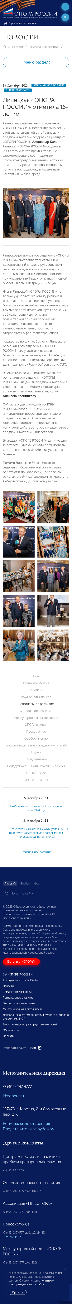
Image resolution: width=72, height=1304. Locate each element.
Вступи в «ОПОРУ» (21, 961)
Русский (10, 883)
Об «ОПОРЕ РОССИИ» (18, 974)
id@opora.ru (13, 1096)
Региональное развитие (44, 46)
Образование (11, 1030)
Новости (17, 46)
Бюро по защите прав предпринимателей (36, 745)
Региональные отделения (26, 1123)
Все (36, 676)
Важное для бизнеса (36, 697)
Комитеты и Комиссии (17, 991)
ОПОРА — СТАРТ (36, 780)
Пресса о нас (36, 731)
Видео (36, 752)
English (25, 883)
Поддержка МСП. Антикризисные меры (36, 766)
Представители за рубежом (29, 1129)
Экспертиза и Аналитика (19, 1003)
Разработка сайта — (20, 1047)
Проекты (8, 1036)
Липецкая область (18, 90)
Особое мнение (36, 738)
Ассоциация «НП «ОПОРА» (20, 980)
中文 (37, 883)
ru (65, 17)
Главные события (36, 683)
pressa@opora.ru (13, 1236)
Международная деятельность (36, 718)
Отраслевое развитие (36, 711)
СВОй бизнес (36, 773)
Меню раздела (36, 62)
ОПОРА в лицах (36, 724)
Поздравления (36, 759)
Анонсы (36, 690)
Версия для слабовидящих (23, 23)
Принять (17, 1292)
